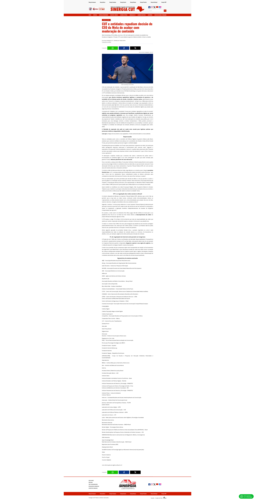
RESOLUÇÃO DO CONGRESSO (94, 486)
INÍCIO (90, 15)
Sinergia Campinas (112, 2)
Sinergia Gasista (123, 2)
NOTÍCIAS (95, 15)
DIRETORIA (91, 482)
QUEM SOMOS (91, 480)
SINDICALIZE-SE (132, 15)
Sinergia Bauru (102, 2)
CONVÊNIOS (150, 15)
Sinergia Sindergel (154, 2)
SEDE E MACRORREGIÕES (93, 484)
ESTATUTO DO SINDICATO (93, 488)
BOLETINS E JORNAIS (114, 15)
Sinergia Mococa (133, 2)
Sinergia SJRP (163, 2)
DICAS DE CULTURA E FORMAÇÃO (160, 15)
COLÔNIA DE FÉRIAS (123, 15)
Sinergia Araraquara (92, 2)
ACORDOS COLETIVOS (141, 15)
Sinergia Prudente (143, 2)
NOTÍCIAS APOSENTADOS (103, 15)
